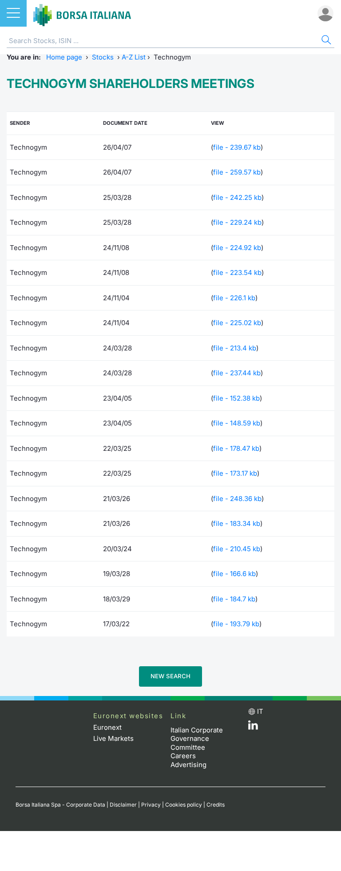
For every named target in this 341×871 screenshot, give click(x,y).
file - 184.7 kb (234, 599)
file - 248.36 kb (237, 498)
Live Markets (113, 738)
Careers (183, 756)
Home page (64, 57)
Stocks (103, 57)
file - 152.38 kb (236, 398)
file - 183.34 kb (236, 523)
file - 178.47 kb (236, 448)
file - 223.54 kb (237, 272)
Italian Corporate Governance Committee (196, 739)
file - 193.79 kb (236, 624)
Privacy (151, 804)
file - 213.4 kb (234, 348)
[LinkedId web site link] (253, 727)
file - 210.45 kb (236, 549)
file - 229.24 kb (237, 222)
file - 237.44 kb (237, 373)
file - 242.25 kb (237, 197)
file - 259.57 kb (237, 172)
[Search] (325, 41)
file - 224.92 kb (237, 247)
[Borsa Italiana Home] (82, 13)
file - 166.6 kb (234, 573)
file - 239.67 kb (237, 147)
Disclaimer (123, 804)
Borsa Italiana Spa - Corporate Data (60, 804)
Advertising (188, 764)
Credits (215, 804)
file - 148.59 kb (236, 423)
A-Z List (134, 57)
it (260, 711)
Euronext (107, 727)
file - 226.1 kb (234, 298)
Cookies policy (183, 804)
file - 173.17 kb (235, 473)
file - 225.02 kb (237, 322)
